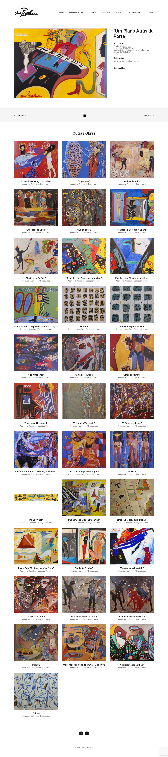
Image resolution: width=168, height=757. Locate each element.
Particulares (134, 61)
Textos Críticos (135, 12)
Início (61, 12)
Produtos (106, 12)
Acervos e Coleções (121, 61)
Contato (150, 12)
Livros (93, 12)
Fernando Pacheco (77, 12)
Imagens (119, 12)
